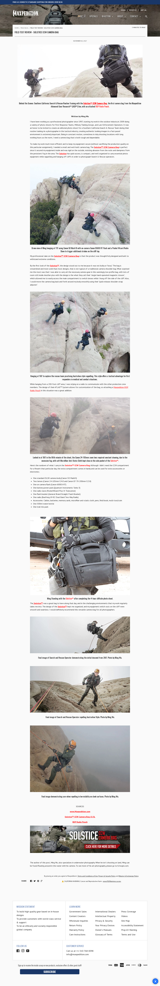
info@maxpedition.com (77, 954)
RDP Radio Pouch (102, 106)
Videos (124, 916)
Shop (80, 16)
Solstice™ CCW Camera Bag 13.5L (80, 816)
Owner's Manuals (103, 929)
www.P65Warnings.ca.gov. (112, 881)
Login (123, 10)
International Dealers (105, 911)
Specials (94, 16)
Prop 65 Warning (129, 929)
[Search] (146, 17)
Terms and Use (128, 934)
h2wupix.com (123, 866)
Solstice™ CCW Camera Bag (95, 103)
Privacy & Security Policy (106, 876)
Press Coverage (128, 911)
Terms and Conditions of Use (88, 876)
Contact (134, 16)
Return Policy (75, 925)
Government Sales (78, 911)
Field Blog (24, 28)
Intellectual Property (105, 916)
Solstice (62, 153)
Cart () (143, 10)
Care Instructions (77, 934)
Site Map (125, 920)
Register (132, 10)
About (120, 16)
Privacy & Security (103, 920)
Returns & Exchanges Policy (128, 876)
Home (17, 28)
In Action (106, 16)
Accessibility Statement (132, 925)
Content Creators (77, 916)
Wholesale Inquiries (78, 920)
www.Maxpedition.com (80, 811)
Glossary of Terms (103, 934)
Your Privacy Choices (104, 925)
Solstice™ (54, 265)
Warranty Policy (76, 929)
